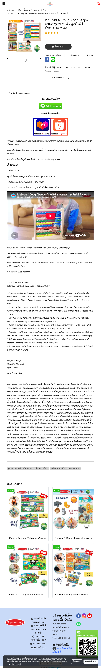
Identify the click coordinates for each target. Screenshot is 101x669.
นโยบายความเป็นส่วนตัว (59, 661)
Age (59, 67)
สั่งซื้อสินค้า (59, 46)
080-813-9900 (63, 638)
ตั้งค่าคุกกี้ (76, 661)
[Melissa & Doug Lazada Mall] (41, 126)
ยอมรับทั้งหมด (90, 661)
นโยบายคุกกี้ (16, 664)
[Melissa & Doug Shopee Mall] (59, 126)
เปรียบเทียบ (73, 55)
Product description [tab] (19, 92)
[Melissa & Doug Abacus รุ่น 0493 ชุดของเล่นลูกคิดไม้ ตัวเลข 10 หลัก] (24, 35)
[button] (97, 3)
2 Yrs (66, 67)
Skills (73, 67)
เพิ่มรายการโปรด (54, 55)
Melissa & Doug (62, 77)
